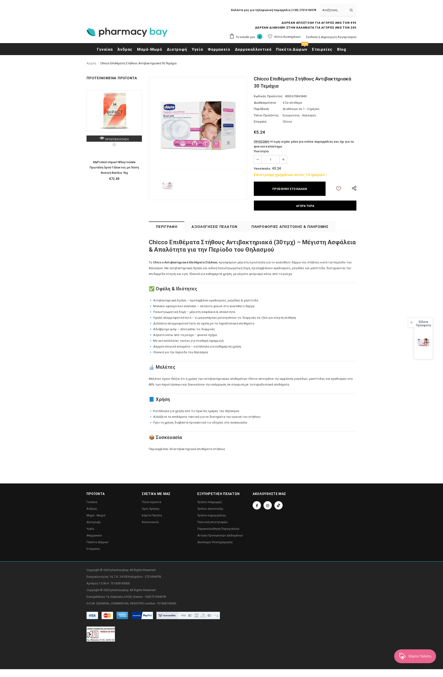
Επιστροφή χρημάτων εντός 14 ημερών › (290, 175)
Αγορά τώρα (305, 206)
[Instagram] (267, 505)
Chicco (287, 121)
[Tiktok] (278, 505)
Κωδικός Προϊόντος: (268, 96)
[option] (197, 125)
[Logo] (127, 34)
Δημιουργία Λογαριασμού (338, 37)
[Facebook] (257, 505)
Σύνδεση (312, 37)
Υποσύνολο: (262, 168)
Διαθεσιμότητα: (265, 102)
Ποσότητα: (261, 151)
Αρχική (91, 63)
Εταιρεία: (260, 121)
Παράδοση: (262, 109)
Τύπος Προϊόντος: (266, 115)
